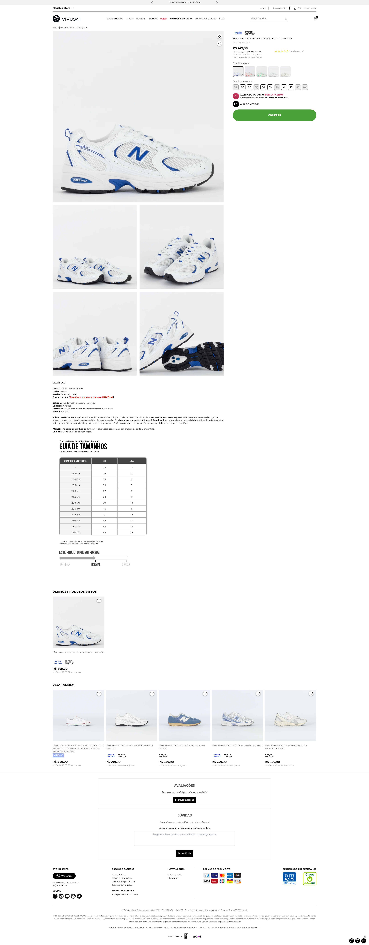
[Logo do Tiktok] (79, 896)
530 (85, 28)
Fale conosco (118, 874)
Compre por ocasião (205, 19)
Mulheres (141, 19)
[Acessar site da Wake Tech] (197, 936)
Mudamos (173, 878)
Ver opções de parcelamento (247, 57)
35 (242, 87)
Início (56, 28)
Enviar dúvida (184, 853)
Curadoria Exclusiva (181, 19)
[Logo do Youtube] (67, 896)
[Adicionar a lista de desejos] (219, 37)
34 (235, 87)
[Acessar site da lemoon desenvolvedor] (179, 936)
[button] (152, 2)
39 (270, 87)
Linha (79, 28)
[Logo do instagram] (61, 896)
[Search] (286, 19)
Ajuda (263, 8)
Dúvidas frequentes (122, 878)
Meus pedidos (280, 8)
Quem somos (174, 874)
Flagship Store (61, 8)
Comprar (274, 115)
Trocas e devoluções (122, 885)
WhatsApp (66, 876)
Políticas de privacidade (124, 881)
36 (249, 87)
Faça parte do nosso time (125, 894)
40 (277, 87)
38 (263, 87)
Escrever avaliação (184, 799)
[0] (315, 18)
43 (297, 87)
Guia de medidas (249, 104)
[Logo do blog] (73, 896)
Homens (153, 19)
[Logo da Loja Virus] (66, 18)
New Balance (67, 28)
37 (256, 87)
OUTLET (163, 19)
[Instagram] (357, 940)
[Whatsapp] (351, 940)
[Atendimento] (363, 940)
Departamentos (115, 19)
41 (284, 87)
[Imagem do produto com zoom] (138, 116)
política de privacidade (178, 927)
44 (304, 87)
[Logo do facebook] (55, 896)
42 (291, 87)
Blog (221, 19)
